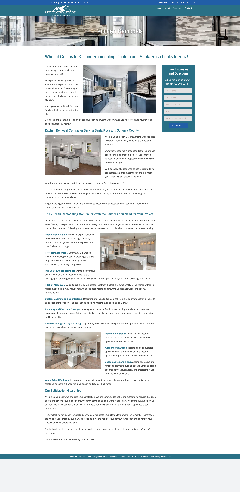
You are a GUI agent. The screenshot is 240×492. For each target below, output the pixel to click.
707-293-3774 (188, 2)
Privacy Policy (124, 457)
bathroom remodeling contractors (75, 439)
